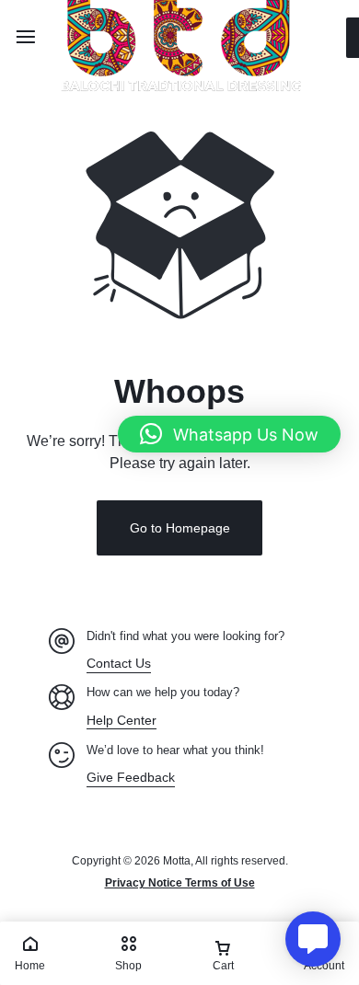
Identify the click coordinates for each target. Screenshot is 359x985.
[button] (229, 434)
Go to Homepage (180, 528)
